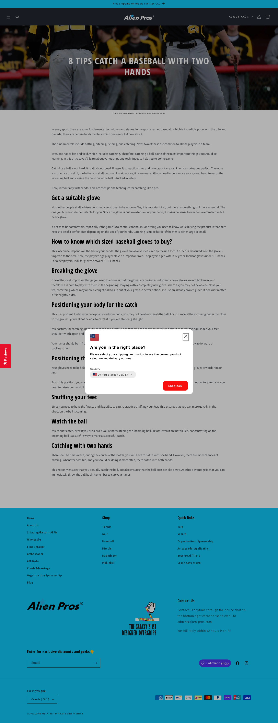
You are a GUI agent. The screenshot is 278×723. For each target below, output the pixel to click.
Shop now (175, 385)
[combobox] (110, 374)
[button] (186, 337)
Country (95, 368)
